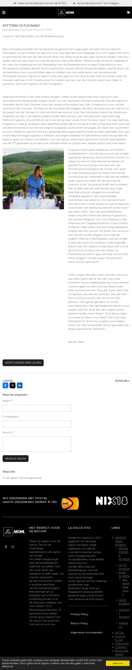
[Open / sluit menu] (4, 13)
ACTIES (119, 632)
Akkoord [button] (118, 663)
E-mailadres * (11, 416)
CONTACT (121, 647)
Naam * (8, 400)
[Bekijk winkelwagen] (128, 13)
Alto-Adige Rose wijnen (125, 587)
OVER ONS (122, 643)
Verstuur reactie (15, 458)
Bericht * (8, 432)
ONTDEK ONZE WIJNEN (120, 541)
